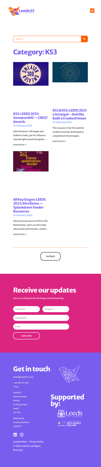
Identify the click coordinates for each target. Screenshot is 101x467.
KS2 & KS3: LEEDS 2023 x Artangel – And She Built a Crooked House (69, 114)
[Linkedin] (15, 435)
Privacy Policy (36, 441)
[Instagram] (22, 435)
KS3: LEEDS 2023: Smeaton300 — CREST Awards (30, 118)
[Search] (84, 39)
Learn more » (20, 144)
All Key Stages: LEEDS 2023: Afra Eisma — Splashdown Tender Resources (29, 205)
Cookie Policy (20, 441)
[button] (92, 10)
